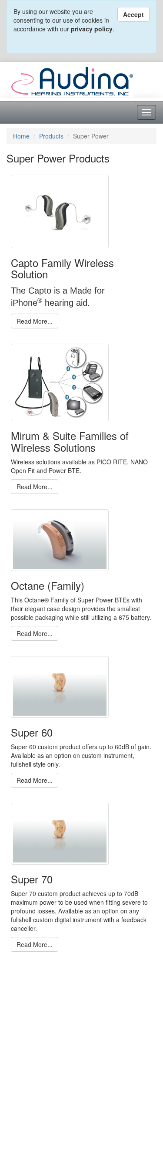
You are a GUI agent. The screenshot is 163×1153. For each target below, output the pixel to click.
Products (51, 136)
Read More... (35, 321)
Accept (133, 14)
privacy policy (92, 28)
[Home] (72, 80)
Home (21, 136)
